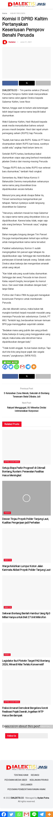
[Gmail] (22, 366)
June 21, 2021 (26, 42)
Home (4, 13)
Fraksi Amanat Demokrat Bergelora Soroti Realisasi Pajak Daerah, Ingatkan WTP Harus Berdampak (25, 711)
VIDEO (7, 513)
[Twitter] (10, 366)
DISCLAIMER (26, 784)
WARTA (8, 560)
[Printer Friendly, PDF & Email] (10, 362)
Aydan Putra (43, 798)
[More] (33, 366)
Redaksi (12, 42)
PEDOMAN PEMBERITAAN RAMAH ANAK (26, 789)
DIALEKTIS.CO (17, 798)
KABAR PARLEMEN (17, 13)
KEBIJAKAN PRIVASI (39, 780)
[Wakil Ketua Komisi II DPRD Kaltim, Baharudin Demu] (26, 62)
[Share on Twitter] (27, 83)
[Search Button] (49, 4)
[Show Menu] (3, 4)
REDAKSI (35, 775)
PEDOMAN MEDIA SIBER (16, 780)
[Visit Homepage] (26, 4)
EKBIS (7, 655)
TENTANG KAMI (21, 775)
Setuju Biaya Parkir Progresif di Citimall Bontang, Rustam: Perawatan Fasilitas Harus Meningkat (23, 471)
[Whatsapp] (16, 366)
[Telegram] (28, 366)
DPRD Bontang (12, 462)
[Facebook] (5, 366)
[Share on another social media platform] (43, 83)
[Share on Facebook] (10, 83)
